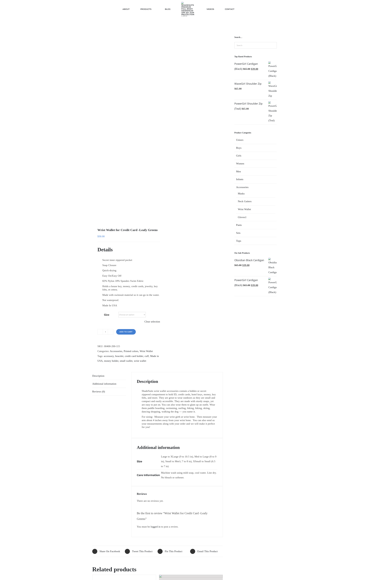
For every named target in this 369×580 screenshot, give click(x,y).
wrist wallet (140, 360)
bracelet (119, 356)
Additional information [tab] (104, 383)
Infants (239, 179)
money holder (111, 360)
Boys (238, 147)
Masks (241, 193)
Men (238, 171)
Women (240, 163)
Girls (238, 155)
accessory (109, 356)
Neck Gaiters (245, 201)
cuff (147, 356)
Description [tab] (98, 375)
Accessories (116, 351)
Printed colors (131, 351)
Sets (238, 232)
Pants (239, 225)
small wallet (126, 360)
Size (106, 314)
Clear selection (152, 321)
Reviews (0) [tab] (98, 391)
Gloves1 (242, 217)
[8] (123, 126)
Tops (238, 240)
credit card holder (134, 356)
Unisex (239, 139)
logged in (155, 526)
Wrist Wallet (146, 351)
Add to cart (125, 332)
